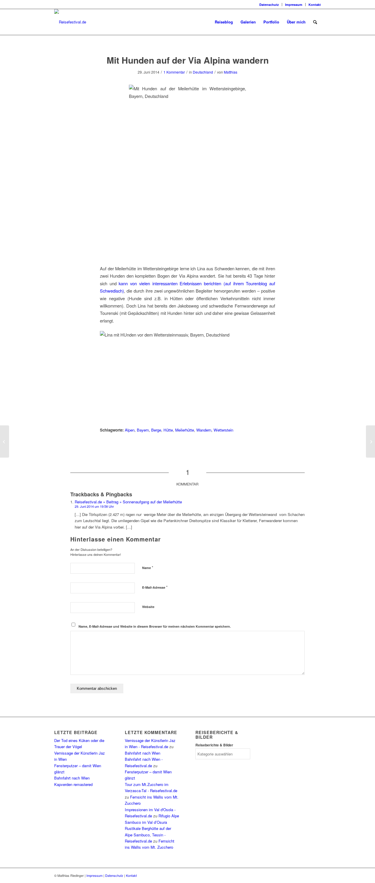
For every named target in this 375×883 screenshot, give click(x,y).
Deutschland (203, 71)
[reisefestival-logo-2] (70, 22)
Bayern (143, 430)
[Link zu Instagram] (56, 4)
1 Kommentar (174, 71)
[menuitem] (269, 4)
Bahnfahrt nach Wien (72, 778)
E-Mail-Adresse (155, 587)
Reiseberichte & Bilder (214, 745)
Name (147, 567)
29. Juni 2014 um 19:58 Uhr (94, 506)
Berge (156, 430)
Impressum (293, 4)
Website (148, 606)
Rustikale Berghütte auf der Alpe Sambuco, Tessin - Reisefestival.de (148, 835)
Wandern (203, 430)
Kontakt (314, 4)
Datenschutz (269, 4)
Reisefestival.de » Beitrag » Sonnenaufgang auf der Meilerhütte (128, 502)
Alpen (129, 430)
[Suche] (315, 22)
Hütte (168, 430)
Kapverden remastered (73, 784)
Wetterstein (223, 430)
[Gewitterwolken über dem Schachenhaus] (4, 441)
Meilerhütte (184, 430)
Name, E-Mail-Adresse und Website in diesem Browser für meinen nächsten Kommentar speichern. (155, 626)
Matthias (230, 71)
